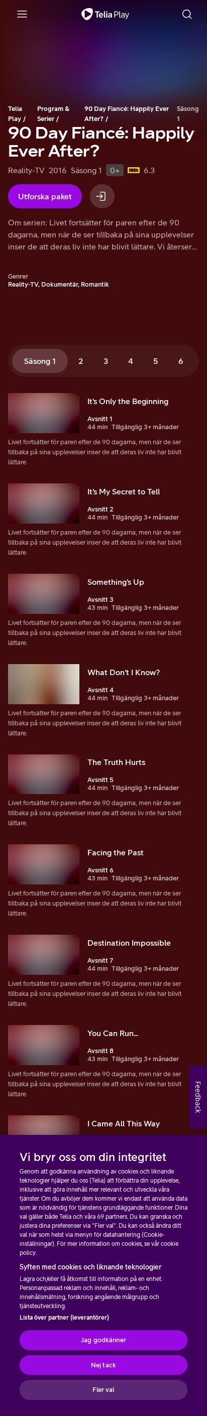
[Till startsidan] (105, 14)
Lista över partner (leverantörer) (64, 1317)
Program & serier (53, 113)
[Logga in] (102, 196)
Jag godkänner (103, 1340)
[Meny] (22, 14)
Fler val (103, 1389)
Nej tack (103, 1365)
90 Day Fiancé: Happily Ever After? (126, 113)
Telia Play (15, 113)
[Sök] (187, 14)
